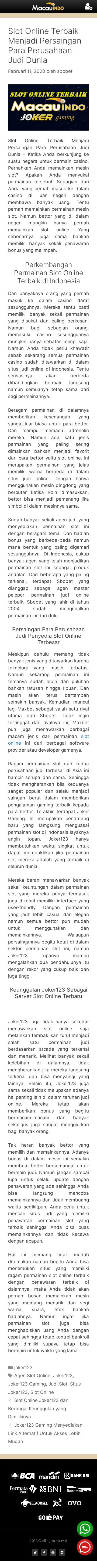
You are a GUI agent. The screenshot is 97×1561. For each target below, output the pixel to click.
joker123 (23, 1367)
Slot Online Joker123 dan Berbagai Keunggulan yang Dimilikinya (38, 1408)
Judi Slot (57, 1384)
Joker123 (63, 1375)
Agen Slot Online (32, 1375)
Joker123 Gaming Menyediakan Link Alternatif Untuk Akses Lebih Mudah (45, 1433)
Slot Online (42, 1392)
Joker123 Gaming (27, 1384)
